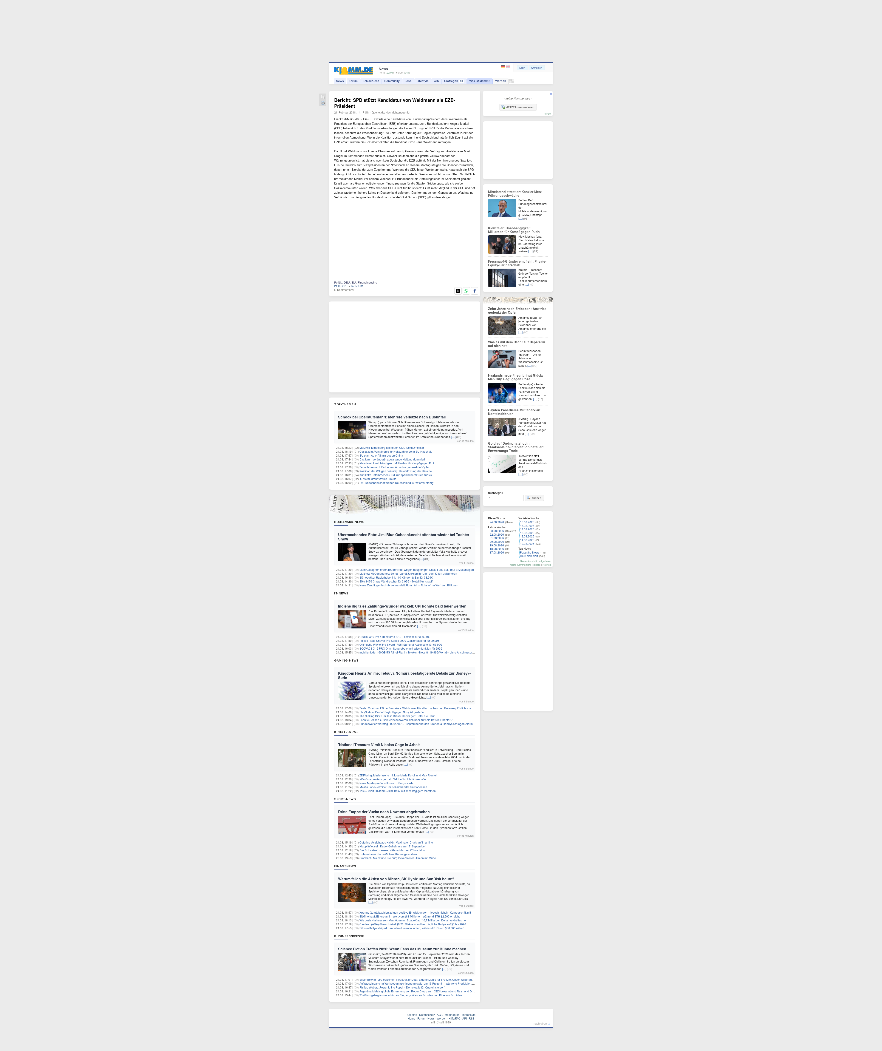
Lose (408, 81)
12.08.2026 (527, 536)
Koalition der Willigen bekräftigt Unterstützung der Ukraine (395, 471)
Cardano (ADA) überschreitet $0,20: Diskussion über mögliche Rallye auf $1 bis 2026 (412, 924)
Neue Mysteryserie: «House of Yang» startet (386, 783)
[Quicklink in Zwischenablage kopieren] (322, 97)
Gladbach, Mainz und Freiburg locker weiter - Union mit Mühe (397, 858)
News (340, 81)
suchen (536, 498)
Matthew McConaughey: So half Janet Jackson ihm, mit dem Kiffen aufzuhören (408, 573)
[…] (453, 437)
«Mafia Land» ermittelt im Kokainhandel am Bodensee (393, 787)
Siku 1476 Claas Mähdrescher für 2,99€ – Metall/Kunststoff (396, 581)
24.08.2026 (497, 522)
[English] (508, 67)
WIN (436, 81)
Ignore (536, 564)
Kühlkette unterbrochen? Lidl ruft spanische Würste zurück (395, 475)
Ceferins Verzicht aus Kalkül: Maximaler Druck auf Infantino (396, 842)
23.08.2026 (497, 531)
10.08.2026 (527, 543)
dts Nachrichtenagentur (395, 112)
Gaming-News (346, 660)
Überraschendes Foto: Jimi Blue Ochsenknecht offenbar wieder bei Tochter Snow (403, 537)
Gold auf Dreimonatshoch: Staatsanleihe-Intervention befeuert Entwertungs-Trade (516, 447)
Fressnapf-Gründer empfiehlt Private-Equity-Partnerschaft (517, 263)
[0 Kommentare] (344, 290)
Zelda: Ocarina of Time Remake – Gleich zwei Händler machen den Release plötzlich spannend (419, 708)
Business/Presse (349, 936)
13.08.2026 (527, 533)
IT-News (341, 593)
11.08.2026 (527, 540)
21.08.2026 (497, 538)
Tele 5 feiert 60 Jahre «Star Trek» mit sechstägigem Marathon (397, 791)
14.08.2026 (527, 529)
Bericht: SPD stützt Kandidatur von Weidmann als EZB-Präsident (394, 103)
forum (548, 113)
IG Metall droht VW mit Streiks (377, 479)
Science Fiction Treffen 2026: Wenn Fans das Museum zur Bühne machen (402, 949)
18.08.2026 (497, 549)
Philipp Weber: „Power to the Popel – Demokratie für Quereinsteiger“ (402, 987)
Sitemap (412, 1015)
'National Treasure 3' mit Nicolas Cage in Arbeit (379, 744)
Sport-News (345, 799)
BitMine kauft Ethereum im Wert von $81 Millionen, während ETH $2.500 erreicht (409, 916)
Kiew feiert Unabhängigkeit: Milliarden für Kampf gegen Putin (397, 463)
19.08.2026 (497, 545)
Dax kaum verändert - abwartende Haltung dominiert (392, 459)
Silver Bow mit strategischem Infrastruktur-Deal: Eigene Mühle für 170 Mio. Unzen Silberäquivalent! (420, 979)
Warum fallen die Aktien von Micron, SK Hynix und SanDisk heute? (396, 878)
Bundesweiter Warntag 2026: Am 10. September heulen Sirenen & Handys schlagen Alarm (416, 724)
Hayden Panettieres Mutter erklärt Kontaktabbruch (514, 412)
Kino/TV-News (346, 732)
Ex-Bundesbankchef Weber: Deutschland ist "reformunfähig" (396, 483)
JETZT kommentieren (520, 107)
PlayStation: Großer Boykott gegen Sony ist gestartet (391, 712)
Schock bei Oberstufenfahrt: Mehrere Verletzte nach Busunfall (392, 417)
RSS (472, 1018)
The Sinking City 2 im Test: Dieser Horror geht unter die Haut (397, 716)
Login (522, 67)
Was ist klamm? (479, 81)
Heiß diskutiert (529, 556)
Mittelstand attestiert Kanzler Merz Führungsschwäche (515, 193)
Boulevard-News (349, 522)
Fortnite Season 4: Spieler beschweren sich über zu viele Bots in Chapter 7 (406, 720)
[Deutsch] (503, 67)
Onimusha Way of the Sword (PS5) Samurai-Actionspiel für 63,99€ (400, 644)
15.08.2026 (527, 526)
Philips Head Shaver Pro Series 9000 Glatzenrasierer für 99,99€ (399, 640)
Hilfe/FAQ (454, 1018)
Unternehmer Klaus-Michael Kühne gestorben (388, 854)
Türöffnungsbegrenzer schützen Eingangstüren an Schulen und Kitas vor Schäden (410, 995)
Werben (500, 81)
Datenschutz (427, 1015)
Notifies (547, 564)
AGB (440, 1015)
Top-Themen (345, 404)
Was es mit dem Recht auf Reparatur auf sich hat (516, 344)
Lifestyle (423, 81)
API (464, 1018)
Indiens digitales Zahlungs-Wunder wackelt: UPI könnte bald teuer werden (402, 606)
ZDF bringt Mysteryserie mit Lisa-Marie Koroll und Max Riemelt (398, 775)
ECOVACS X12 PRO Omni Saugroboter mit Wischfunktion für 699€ (400, 648)
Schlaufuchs (371, 81)
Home (411, 1018)
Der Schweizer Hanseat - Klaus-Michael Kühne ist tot (392, 850)
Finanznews (345, 866)
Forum (353, 81)
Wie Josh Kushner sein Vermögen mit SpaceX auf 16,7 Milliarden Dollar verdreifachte (412, 920)
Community (392, 81)
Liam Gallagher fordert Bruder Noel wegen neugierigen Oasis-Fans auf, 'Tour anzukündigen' (416, 569)
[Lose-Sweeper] (511, 82)
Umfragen (454, 81)
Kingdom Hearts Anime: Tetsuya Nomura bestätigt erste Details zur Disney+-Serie (404, 675)
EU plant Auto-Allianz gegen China (381, 455)
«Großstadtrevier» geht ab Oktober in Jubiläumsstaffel (393, 779)
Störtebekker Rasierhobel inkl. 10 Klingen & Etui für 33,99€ (396, 577)
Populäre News (529, 552)
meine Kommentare (520, 564)
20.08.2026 (497, 541)
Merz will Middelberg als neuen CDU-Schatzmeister (391, 447)
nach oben (540, 1023)
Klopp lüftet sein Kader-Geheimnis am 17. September (392, 846)
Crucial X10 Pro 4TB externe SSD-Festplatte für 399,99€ (394, 637)
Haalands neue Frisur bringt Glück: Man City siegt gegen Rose (515, 377)
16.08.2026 (527, 522)
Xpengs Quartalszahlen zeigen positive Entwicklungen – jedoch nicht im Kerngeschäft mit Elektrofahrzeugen (427, 912)
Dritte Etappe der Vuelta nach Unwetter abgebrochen (384, 811)
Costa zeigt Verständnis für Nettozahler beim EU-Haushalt (395, 451)
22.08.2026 (497, 534)
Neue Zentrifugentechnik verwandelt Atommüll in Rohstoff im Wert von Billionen (408, 585)
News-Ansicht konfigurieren (535, 561)
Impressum (468, 1015)
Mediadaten (452, 1015)
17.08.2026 (497, 552)
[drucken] (322, 103)
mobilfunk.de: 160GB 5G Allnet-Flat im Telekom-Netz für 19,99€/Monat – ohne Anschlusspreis (417, 652)
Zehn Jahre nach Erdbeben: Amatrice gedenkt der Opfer (394, 467)
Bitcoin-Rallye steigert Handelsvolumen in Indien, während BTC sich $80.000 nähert (411, 928)
